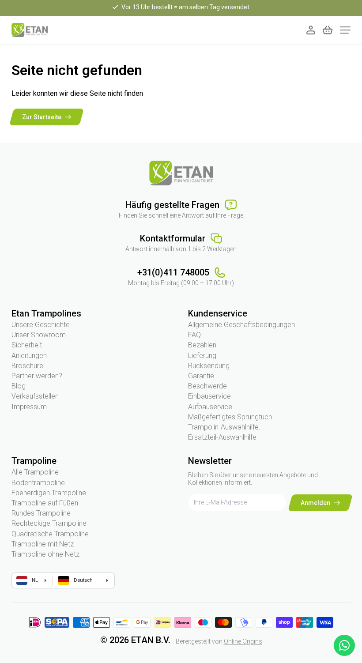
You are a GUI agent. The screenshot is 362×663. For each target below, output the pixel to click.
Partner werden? (36, 376)
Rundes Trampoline (41, 513)
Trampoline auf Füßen (44, 503)
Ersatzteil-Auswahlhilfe (222, 437)
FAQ (194, 335)
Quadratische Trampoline (50, 534)
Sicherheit (26, 345)
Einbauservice (209, 396)
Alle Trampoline (35, 472)
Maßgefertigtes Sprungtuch (230, 417)
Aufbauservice (210, 407)
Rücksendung (209, 366)
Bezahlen (202, 345)
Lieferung (202, 355)
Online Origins (243, 641)
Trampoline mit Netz (42, 544)
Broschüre (27, 366)
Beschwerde (207, 386)
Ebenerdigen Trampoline (48, 493)
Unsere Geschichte (40, 324)
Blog (18, 386)
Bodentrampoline (38, 482)
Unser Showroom (38, 335)
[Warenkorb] (327, 30)
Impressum (29, 407)
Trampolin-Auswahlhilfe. (224, 427)
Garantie (201, 376)
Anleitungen (29, 355)
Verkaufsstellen (35, 396)
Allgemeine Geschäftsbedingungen (241, 324)
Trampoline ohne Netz (45, 554)
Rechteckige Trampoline (49, 523)
